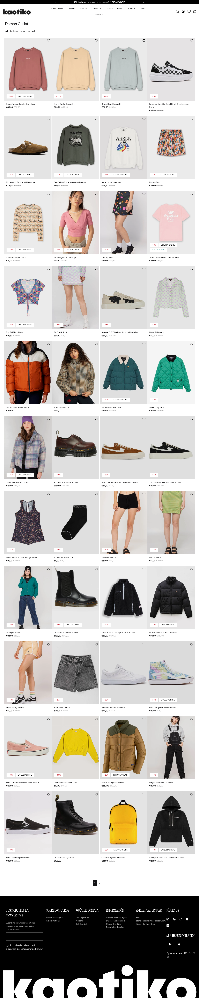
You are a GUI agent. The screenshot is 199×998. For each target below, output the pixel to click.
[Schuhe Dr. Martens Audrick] (75, 447)
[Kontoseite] (183, 11)
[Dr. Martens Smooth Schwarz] (75, 597)
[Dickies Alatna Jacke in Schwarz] (171, 597)
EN (190, 953)
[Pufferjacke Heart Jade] (123, 372)
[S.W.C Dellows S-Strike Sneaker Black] (171, 447)
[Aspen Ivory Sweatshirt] (123, 147)
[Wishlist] (189, 11)
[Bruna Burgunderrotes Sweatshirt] (28, 69)
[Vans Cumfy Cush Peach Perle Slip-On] (28, 747)
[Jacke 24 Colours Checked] (28, 447)
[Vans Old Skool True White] (123, 672)
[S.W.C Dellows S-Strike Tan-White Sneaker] (123, 447)
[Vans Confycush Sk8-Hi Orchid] (171, 672)
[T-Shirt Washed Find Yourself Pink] (171, 222)
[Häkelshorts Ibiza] (123, 522)
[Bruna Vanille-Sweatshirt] (75, 69)
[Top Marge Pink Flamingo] (75, 222)
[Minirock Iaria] (171, 522)
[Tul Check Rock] (75, 297)
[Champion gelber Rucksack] (123, 822)
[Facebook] (168, 925)
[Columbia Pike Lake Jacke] (28, 372)
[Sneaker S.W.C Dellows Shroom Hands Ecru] (123, 297)
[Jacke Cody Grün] (171, 372)
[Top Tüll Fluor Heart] (28, 297)
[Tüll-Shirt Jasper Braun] (28, 222)
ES (168, 956)
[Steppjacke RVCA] (75, 372)
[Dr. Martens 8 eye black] (75, 822)
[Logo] (17, 12)
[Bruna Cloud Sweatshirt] (123, 69)
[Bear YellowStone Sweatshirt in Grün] (75, 147)
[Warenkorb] (195, 11)
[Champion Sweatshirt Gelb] (75, 747)
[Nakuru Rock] (171, 147)
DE (185, 953)
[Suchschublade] (177, 11)
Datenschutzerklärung (32, 949)
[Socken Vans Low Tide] (75, 522)
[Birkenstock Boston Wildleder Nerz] (28, 147)
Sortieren (22, 31)
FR (194, 953)
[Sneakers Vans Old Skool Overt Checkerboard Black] (171, 69)
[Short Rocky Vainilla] (28, 672)
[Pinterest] (174, 919)
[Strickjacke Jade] (28, 597)
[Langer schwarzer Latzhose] (171, 747)
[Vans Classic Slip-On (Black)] (28, 822)
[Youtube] (187, 919)
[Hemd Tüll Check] (171, 297)
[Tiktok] (180, 919)
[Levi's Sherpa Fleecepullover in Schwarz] (123, 597)
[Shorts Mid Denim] (75, 672)
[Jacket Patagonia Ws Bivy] (123, 747)
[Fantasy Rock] (123, 222)
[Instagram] (168, 919)
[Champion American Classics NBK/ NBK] (171, 822)
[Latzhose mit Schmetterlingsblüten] (28, 522)
